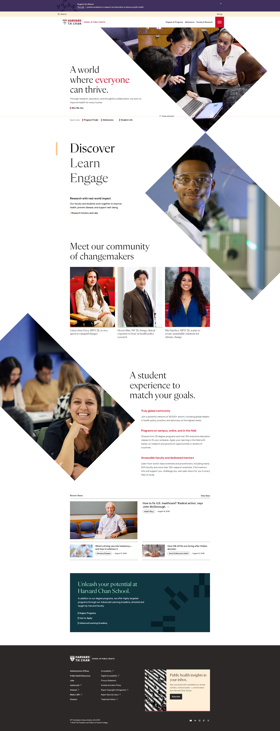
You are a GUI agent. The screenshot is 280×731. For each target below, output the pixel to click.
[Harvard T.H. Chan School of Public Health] (92, 658)
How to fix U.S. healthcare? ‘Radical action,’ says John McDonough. (173, 504)
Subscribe (176, 696)
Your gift (80, 7)
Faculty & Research (204, 22)
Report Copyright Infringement (113, 690)
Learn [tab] (85, 163)
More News (205, 495)
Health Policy (149, 511)
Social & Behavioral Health (178, 553)
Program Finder (91, 120)
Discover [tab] (92, 148)
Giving (219, 14)
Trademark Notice (108, 699)
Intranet (73, 690)
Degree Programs (87, 613)
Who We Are (77, 108)
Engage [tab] (89, 178)
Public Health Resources (80, 676)
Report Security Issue (109, 694)
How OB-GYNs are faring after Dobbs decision (187, 547)
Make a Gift (75, 694)
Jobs (72, 680)
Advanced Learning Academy (93, 623)
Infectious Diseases (104, 553)
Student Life (127, 120)
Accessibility (106, 671)
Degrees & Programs (174, 22)
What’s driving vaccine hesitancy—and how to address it (113, 547)
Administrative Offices (79, 671)
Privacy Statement (108, 680)
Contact (73, 699)
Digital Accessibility (109, 676)
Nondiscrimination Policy (111, 685)
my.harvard (74, 685)
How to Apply (85, 618)
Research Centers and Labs (84, 213)
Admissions (190, 22)
